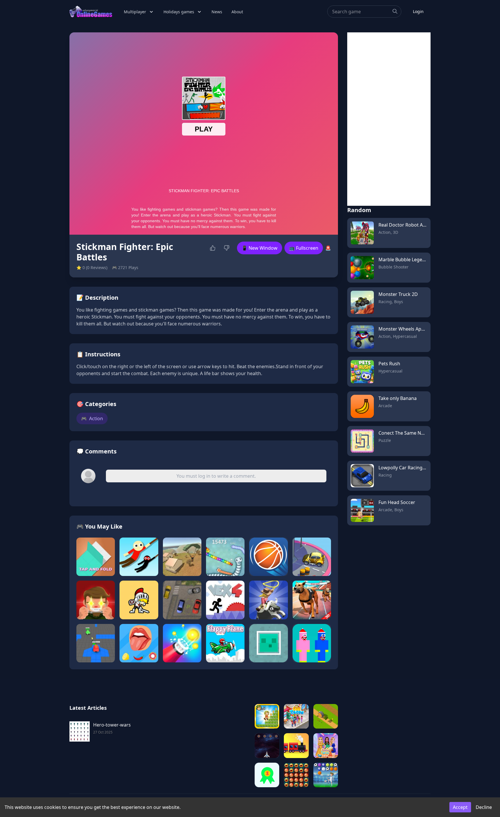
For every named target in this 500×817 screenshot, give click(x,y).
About (237, 11)
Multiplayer (135, 11)
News (217, 11)
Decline (484, 807)
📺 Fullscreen (303, 248)
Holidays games (178, 11)
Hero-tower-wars (112, 725)
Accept (460, 807)
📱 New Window (259, 248)
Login (418, 11)
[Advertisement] (389, 119)
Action (92, 418)
